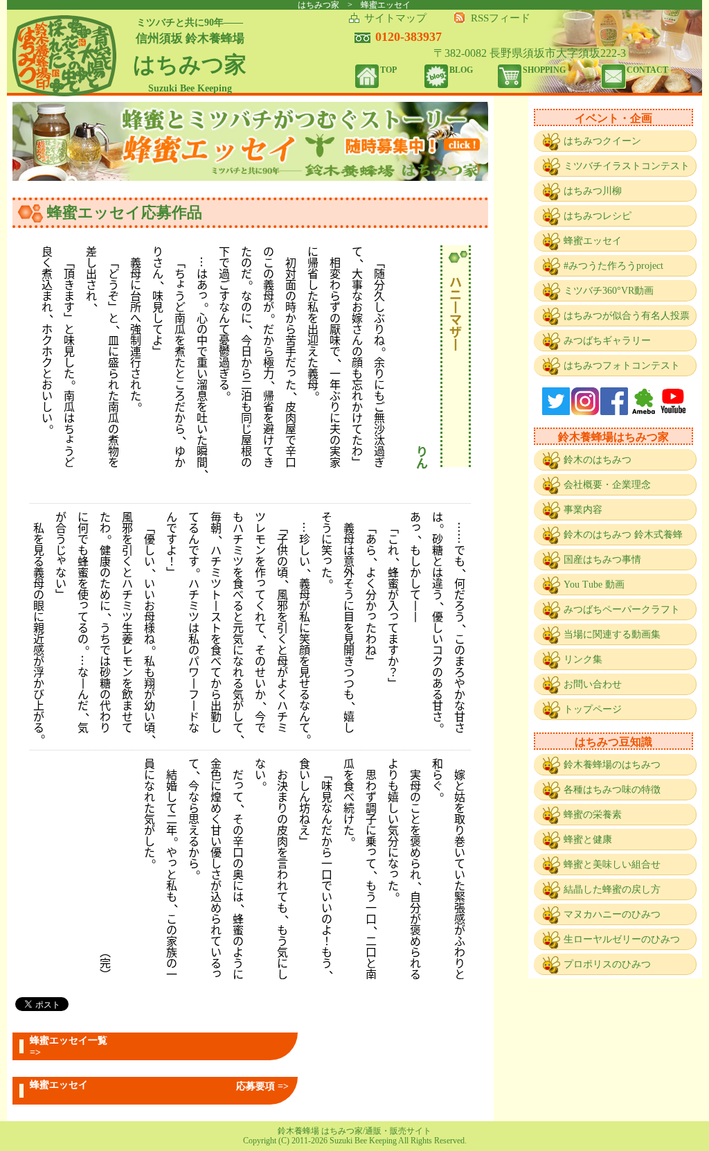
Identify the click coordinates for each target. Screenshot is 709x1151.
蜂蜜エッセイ (593, 241)
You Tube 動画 (594, 584)
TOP (388, 70)
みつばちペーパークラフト (622, 609)
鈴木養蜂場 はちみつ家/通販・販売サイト (354, 1131)
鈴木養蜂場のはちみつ (612, 764)
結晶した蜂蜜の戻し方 (612, 889)
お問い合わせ (593, 684)
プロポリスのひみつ (607, 964)
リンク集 (583, 659)
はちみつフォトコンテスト (622, 365)
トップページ (593, 709)
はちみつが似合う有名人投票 (627, 315)
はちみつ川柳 (593, 191)
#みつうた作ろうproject (613, 266)
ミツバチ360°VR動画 (609, 290)
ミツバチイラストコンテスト (627, 166)
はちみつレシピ (597, 216)
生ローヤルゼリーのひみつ (622, 939)
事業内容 (583, 509)
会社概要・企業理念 (607, 485)
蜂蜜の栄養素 (593, 814)
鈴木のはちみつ (597, 460)
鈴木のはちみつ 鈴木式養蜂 (623, 534)
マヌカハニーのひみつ (612, 914)
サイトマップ (395, 18)
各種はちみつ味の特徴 (612, 789)
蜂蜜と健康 (588, 839)
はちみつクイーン (602, 141)
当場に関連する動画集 (612, 634)
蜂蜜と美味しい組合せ (612, 864)
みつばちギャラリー (607, 340)
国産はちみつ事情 (602, 559)
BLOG (461, 70)
